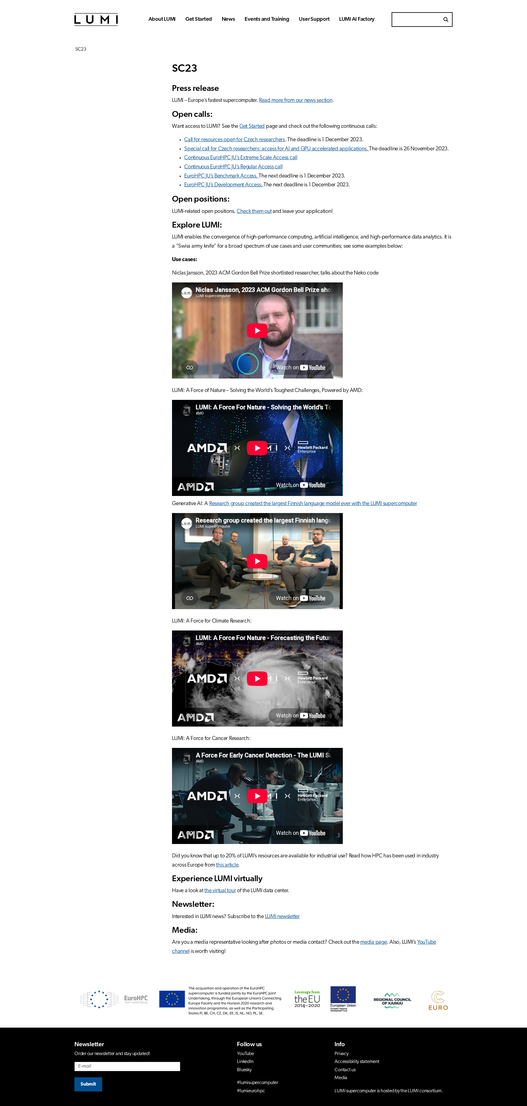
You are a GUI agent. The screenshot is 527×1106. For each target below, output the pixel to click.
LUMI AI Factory (357, 19)
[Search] (446, 19)
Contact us (345, 1070)
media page (373, 942)
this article (227, 865)
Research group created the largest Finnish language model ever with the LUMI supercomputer (313, 504)
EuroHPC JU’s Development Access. (224, 185)
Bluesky (244, 1070)
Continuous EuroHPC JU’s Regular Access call (233, 167)
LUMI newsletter (282, 917)
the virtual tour (220, 891)
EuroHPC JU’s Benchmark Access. (221, 176)
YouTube (245, 1053)
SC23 (80, 49)
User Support (314, 19)
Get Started (198, 19)
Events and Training (267, 19)
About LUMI (162, 19)
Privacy (341, 1053)
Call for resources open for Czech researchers (234, 140)
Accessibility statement (357, 1061)
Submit (88, 1084)
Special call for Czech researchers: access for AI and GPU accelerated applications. (276, 149)
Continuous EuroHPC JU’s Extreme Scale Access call (240, 158)
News (228, 19)
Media (341, 1077)
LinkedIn (245, 1061)
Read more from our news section (295, 100)
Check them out (254, 211)
